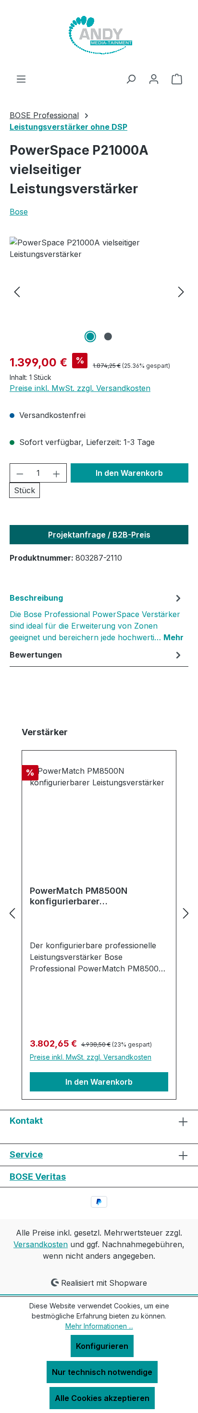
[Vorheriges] (17, 291)
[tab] (97, 617)
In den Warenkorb (129, 473)
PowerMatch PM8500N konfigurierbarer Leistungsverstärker (78, 896)
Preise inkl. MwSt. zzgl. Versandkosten (80, 388)
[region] (99, 291)
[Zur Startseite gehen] (99, 36)
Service (26, 1154)
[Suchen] (130, 78)
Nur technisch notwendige (102, 1372)
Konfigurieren (102, 1346)
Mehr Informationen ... (99, 1326)
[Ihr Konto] (153, 78)
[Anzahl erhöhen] (57, 473)
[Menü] (21, 78)
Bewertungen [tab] (36, 654)
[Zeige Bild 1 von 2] (90, 336)
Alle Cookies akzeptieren (102, 1398)
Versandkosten (40, 1244)
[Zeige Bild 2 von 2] (107, 336)
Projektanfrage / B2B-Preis (99, 534)
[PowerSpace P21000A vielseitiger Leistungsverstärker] (99, 291)
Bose (19, 211)
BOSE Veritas (38, 1176)
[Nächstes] (181, 291)
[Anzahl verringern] (20, 473)
